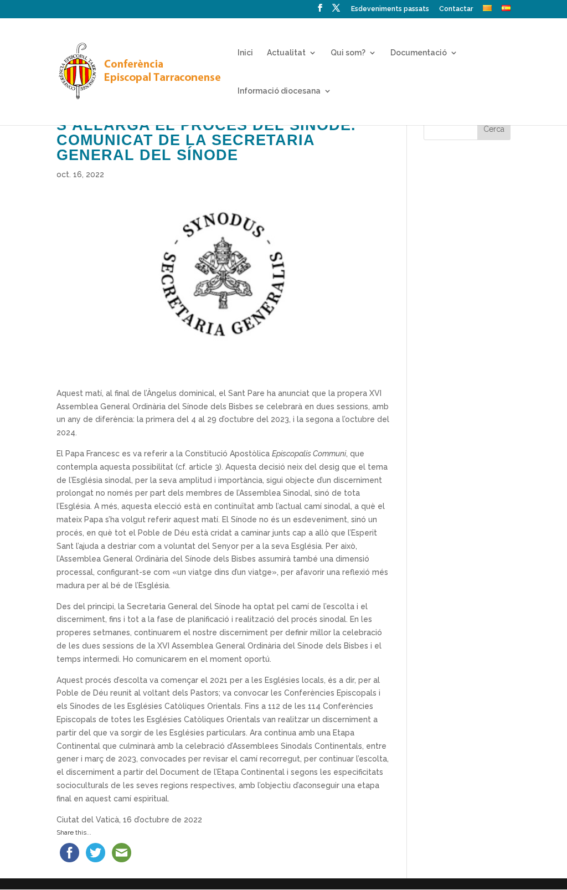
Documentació (418, 53)
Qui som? (348, 53)
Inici (245, 53)
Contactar (456, 9)
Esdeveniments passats (390, 9)
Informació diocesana (279, 91)
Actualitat (286, 53)
